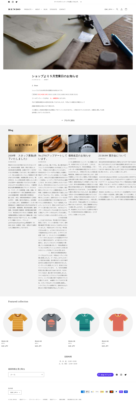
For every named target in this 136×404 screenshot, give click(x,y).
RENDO (15, 399)
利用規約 (45, 399)
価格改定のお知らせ (79, 155)
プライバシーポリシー (35, 399)
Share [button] (36, 85)
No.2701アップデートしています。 (52, 157)
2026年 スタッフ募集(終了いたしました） (22, 157)
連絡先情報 (62, 399)
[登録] (42, 374)
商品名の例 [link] (4, 341)
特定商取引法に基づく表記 (74, 399)
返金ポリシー (23, 399)
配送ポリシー (53, 399)
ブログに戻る (69, 120)
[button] (28, 9)
